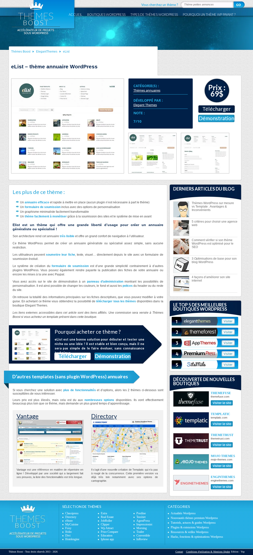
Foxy (68, 528)
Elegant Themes (145, 105)
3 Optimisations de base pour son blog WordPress (214, 260)
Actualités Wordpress (183, 513)
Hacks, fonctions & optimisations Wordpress (197, 536)
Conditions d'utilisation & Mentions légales (208, 551)
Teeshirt (141, 517)
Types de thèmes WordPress (154, 15)
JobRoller (106, 520)
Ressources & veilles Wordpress (190, 532)
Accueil (75, 15)
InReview (142, 539)
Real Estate (107, 517)
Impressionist (144, 524)
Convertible (143, 535)
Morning (141, 528)
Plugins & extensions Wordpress (190, 527)
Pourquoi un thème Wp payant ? (209, 15)
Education (106, 535)
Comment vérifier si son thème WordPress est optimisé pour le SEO (212, 243)
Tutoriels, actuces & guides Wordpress (193, 522)
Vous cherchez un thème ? (159, 5)
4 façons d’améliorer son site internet (211, 278)
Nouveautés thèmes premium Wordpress (194, 518)
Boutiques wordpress (106, 15)
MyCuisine (71, 524)
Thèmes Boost (20, 51)
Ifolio (68, 532)
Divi (67, 535)
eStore (69, 520)
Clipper (105, 524)
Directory (104, 416)
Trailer (140, 532)
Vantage (28, 416)
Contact (179, 551)
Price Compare (109, 532)
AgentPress (143, 520)
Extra (104, 513)
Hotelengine (72, 539)
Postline (141, 513)
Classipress (72, 513)
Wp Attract (107, 528)
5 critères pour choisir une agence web (214, 223)
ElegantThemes (46, 51)
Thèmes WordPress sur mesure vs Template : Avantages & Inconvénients (213, 206)
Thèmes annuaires (146, 90)
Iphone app (107, 539)
